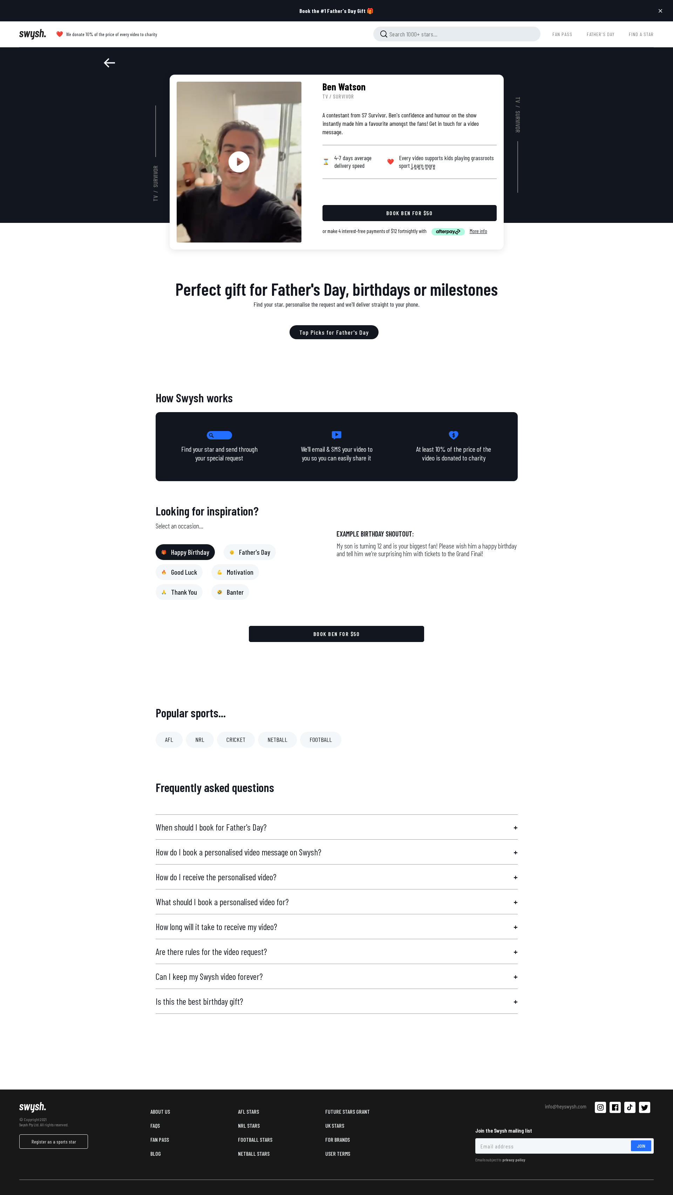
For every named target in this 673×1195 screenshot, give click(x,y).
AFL (169, 739)
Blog (155, 1153)
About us (160, 1111)
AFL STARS (248, 1111)
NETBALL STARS (254, 1153)
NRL (199, 739)
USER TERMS (337, 1153)
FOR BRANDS (337, 1139)
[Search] (383, 34)
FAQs (155, 1125)
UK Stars (334, 1125)
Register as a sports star (54, 1142)
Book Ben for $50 (336, 633)
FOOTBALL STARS (255, 1139)
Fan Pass (159, 1139)
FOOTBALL (321, 739)
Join (641, 1146)
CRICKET (235, 739)
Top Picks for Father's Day (334, 332)
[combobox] (457, 34)
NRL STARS (249, 1125)
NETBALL (277, 739)
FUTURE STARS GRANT (347, 1111)
